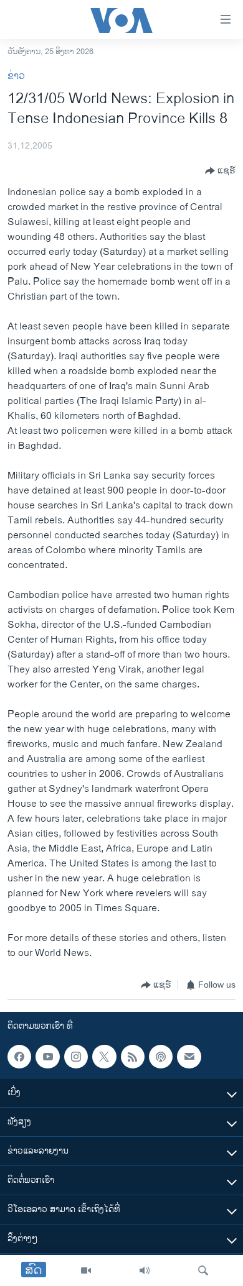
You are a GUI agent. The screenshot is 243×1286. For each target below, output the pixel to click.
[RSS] (133, 1056)
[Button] (220, 170)
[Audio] (144, 1270)
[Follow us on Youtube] (47, 1056)
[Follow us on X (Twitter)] (104, 1056)
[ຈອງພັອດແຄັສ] (189, 1056)
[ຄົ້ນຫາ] (203, 1270)
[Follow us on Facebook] (19, 1056)
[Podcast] (161, 1056)
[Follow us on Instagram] (76, 1056)
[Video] (86, 1270)
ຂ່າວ (16, 76)
